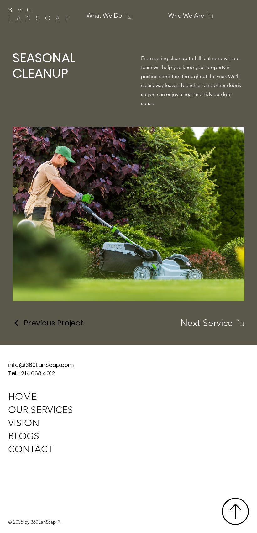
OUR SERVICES (40, 409)
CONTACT (30, 449)
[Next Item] (233, 214)
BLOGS (23, 436)
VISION (23, 423)
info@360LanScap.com (41, 365)
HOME (22, 396)
